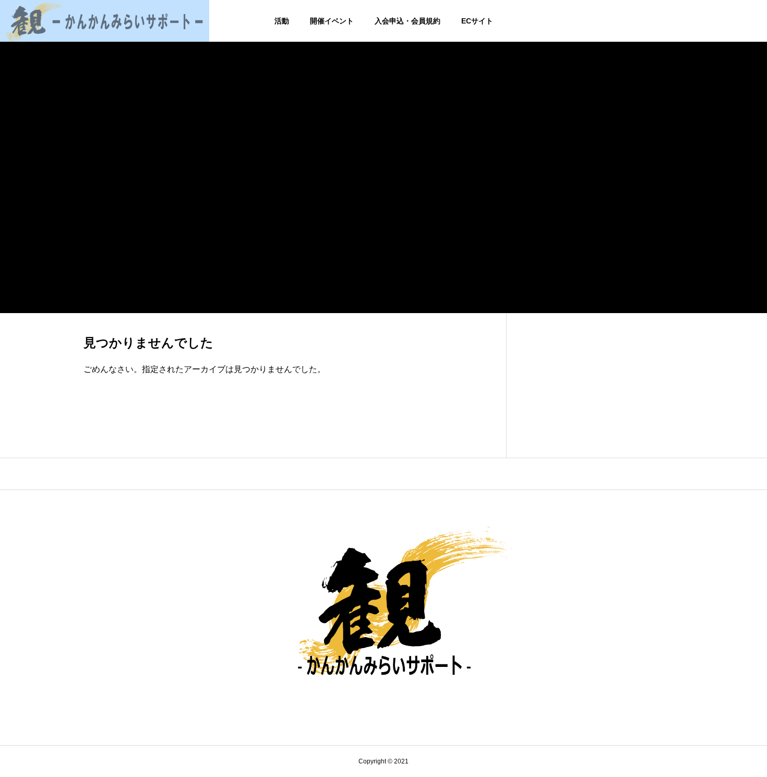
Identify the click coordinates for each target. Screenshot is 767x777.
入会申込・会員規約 (407, 21)
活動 (281, 21)
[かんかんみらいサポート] (104, 21)
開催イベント (332, 21)
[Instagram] (384, 704)
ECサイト (477, 21)
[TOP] (383, 473)
